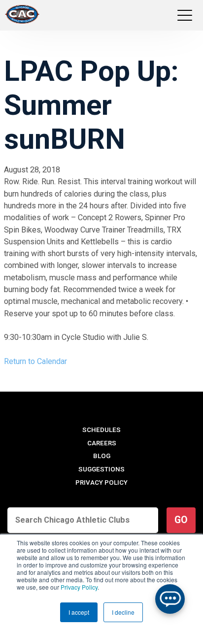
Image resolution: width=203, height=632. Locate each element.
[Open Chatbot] (170, 599)
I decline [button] (123, 612)
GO (181, 520)
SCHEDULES (101, 429)
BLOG (101, 456)
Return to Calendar (35, 361)
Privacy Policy (79, 587)
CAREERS (101, 443)
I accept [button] (78, 612)
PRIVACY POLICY (101, 482)
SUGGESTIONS (101, 469)
